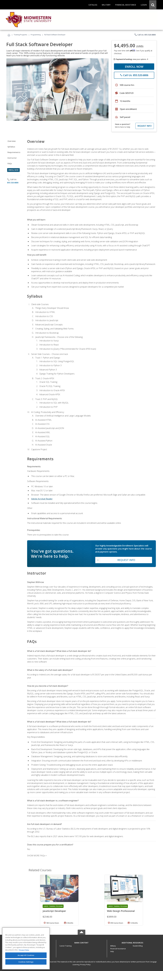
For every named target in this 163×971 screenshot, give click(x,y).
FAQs (10, 163)
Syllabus (11, 146)
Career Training (65, 946)
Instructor (12, 158)
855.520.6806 (12, 182)
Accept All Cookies (26, 955)
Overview (12, 141)
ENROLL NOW (134, 66)
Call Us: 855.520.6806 (145, 34)
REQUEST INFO (145, 125)
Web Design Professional (121, 910)
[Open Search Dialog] (152, 4)
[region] (26, 948)
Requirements (14, 152)
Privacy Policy (85, 964)
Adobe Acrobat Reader (42, 498)
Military (113, 946)
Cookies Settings (25, 962)
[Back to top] (81, 942)
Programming (36, 35)
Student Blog (137, 946)
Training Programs (20, 35)
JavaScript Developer (54, 910)
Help (112, 951)
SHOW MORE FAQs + (37, 855)
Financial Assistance (118, 948)
